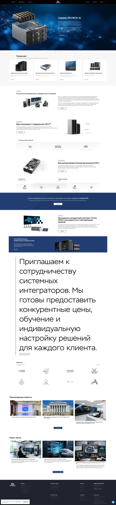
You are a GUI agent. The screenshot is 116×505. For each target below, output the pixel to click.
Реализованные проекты (20, 364)
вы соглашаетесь (18, 501)
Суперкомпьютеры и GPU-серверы (26, 486)
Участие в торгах (82, 486)
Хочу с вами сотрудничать (24, 354)
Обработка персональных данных (99, 496)
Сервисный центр (83, 496)
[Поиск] (106, 2)
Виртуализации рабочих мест (55, 486)
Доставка (81, 497)
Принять (25, 501)
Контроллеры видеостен (24, 490)
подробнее (15, 249)
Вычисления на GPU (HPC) (55, 484)
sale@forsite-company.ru (98, 488)
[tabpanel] (58, 27)
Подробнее (62, 34)
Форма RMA (82, 500)
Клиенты (81, 490)
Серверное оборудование (25, 489)
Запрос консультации (54, 496)
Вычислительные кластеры (55, 487)
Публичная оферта (97, 499)
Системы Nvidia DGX (24, 487)
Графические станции (24, 484)
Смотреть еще (58, 427)
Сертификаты (82, 484)
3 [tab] (61, 51)
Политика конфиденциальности (99, 500)
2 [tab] (58, 51)
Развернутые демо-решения (55, 497)
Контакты (81, 489)
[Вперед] (106, 27)
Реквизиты (82, 487)
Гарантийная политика (83, 499)
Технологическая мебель (24, 492)
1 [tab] (55, 51)
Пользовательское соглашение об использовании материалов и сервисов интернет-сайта (100, 503)
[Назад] (10, 27)
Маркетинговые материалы (98, 497)
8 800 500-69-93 (99, 483)
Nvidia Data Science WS (54, 489)
